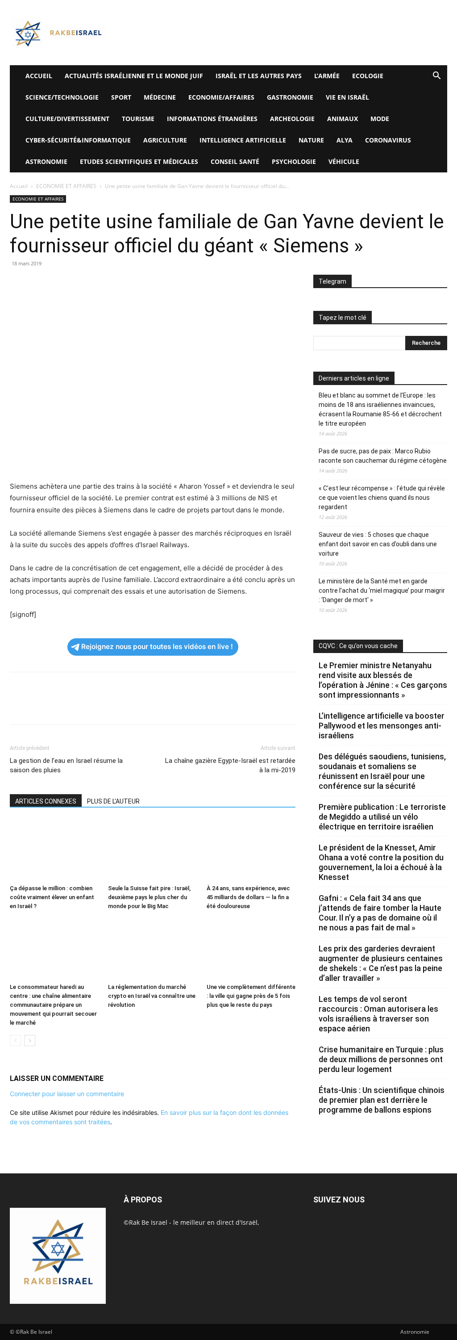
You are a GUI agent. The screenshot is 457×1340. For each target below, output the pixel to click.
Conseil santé (235, 161)
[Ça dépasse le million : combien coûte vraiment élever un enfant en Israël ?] (54, 850)
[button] (436, 76)
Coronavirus (388, 140)
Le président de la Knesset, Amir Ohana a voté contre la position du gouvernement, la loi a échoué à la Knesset (381, 862)
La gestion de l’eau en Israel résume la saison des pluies (66, 765)
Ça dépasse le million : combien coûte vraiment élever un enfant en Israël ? (52, 897)
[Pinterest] (60, 284)
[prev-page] (15, 1040)
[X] (39, 284)
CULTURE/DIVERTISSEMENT (67, 118)
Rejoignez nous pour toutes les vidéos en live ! (157, 646)
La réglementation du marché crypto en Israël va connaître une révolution (151, 996)
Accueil (19, 186)
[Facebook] (19, 284)
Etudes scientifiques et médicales (139, 161)
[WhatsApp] (80, 284)
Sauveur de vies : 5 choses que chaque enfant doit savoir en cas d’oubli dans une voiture (378, 544)
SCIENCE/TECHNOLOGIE (62, 97)
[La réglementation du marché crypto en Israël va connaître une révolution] (152, 949)
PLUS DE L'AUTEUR (113, 801)
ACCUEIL (38, 75)
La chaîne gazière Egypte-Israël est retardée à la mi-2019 (230, 765)
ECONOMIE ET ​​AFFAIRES (66, 186)
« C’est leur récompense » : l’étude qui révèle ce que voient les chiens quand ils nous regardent (382, 498)
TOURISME (138, 118)
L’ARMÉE (327, 75)
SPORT (121, 97)
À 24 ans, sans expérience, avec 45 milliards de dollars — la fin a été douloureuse (248, 897)
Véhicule (343, 161)
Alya (345, 140)
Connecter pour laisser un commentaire (67, 1093)
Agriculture (165, 140)
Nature (311, 140)
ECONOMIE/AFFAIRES (221, 97)
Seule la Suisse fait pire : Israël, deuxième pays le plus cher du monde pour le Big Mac (149, 897)
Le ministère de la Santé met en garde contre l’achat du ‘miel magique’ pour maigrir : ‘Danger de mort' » (382, 590)
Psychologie (294, 161)
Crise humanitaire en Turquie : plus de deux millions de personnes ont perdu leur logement (381, 1059)
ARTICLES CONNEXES (45, 801)
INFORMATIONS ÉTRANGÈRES (212, 118)
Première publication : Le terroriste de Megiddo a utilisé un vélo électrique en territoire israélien (382, 816)
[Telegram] (121, 284)
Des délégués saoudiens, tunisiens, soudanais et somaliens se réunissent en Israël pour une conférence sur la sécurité (382, 771)
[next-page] (29, 1040)
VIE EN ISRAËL (347, 97)
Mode (379, 118)
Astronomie (46, 161)
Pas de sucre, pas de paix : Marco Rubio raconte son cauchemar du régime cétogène (383, 456)
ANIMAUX (342, 118)
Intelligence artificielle (242, 140)
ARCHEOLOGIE (292, 118)
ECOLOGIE (367, 75)
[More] (142, 284)
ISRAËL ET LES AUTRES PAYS (259, 75)
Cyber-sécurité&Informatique (78, 140)
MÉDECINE (160, 97)
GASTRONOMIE (290, 97)
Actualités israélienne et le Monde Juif (134, 75)
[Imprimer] (101, 284)
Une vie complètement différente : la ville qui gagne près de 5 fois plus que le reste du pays (251, 996)
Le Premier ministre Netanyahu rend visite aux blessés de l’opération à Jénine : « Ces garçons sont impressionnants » (383, 680)
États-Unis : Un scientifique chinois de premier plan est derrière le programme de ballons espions (382, 1099)
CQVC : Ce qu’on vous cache (358, 645)
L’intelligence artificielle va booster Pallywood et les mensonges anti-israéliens (382, 725)
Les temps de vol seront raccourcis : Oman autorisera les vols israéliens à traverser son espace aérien (378, 1013)
